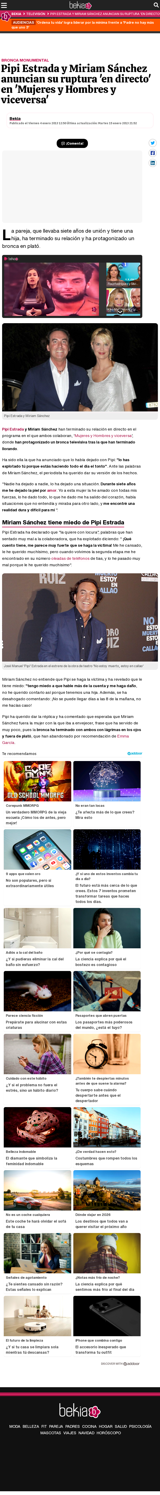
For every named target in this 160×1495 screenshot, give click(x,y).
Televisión (35, 13)
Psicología (140, 1426)
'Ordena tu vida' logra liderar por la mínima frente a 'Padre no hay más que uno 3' (82, 25)
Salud (121, 1426)
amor (51, 490)
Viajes (69, 1432)
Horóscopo (109, 1432)
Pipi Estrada (13, 429)
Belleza (31, 1426)
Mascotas (50, 1432)
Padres (72, 1426)
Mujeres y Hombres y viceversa (103, 435)
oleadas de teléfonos (70, 558)
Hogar (105, 1426)
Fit (44, 1426)
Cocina (89, 1426)
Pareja (56, 1426)
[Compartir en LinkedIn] (153, 163)
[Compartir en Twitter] (153, 143)
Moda (14, 1426)
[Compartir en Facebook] (153, 153)
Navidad (86, 1432)
